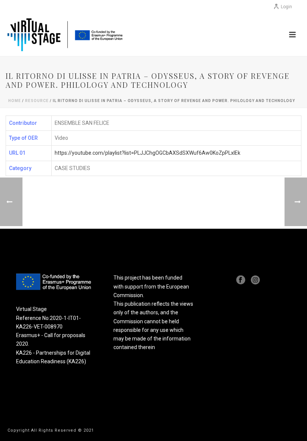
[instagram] (255, 280)
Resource (37, 101)
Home (14, 101)
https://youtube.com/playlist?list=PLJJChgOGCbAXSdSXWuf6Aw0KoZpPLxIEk (147, 153)
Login (286, 6)
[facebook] (240, 280)
